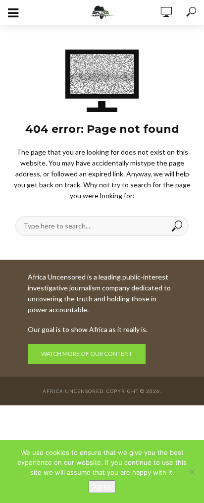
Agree (102, 487)
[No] (192, 472)
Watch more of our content (86, 353)
